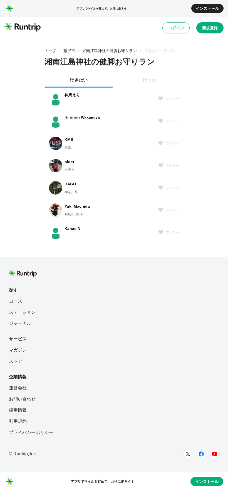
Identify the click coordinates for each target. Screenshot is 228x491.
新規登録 (210, 28)
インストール (207, 8)
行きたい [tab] (79, 79)
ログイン (176, 28)
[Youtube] (214, 454)
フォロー (172, 99)
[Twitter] (188, 454)
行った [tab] (149, 79)
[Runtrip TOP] (22, 27)
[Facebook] (201, 454)
